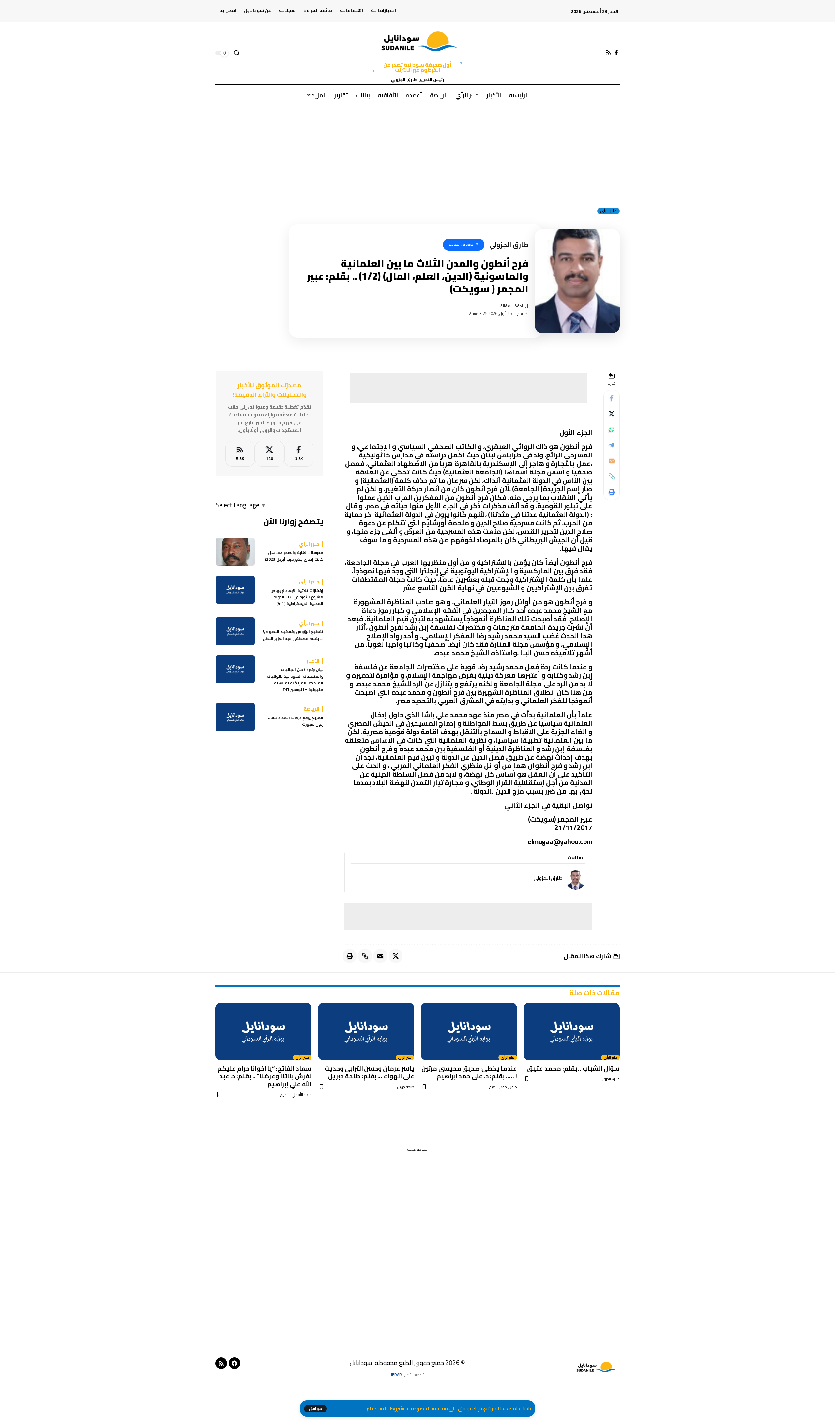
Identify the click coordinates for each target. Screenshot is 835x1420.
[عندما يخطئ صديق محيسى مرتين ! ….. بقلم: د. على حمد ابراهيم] (469, 1031)
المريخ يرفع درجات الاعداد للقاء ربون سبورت (295, 721)
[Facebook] (616, 52)
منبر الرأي (608, 211)
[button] (315, 1408)
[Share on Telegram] (611, 445)
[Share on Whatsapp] (611, 429)
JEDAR (396, 1374)
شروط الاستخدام (384, 1408)
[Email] (611, 461)
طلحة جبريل (405, 1087)
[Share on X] (611, 414)
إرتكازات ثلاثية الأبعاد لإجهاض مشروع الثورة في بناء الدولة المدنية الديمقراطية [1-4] (296, 597)
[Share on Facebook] (611, 398)
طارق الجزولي (548, 878)
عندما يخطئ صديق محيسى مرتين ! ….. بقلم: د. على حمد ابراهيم (469, 1072)
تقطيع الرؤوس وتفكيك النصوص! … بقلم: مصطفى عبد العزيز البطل (293, 635)
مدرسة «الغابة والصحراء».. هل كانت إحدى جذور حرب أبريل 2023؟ (293, 556)
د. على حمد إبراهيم (503, 1087)
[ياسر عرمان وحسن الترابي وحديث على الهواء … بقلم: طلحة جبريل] (366, 1031)
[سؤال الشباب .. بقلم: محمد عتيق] (572, 1031)
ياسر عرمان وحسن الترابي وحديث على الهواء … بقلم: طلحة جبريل (369, 1072)
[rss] (239, 454)
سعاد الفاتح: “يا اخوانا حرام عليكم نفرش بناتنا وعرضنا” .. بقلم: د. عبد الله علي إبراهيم (264, 1076)
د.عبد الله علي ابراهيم (295, 1095)
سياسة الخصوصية (427, 1408)
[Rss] (608, 52)
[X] (269, 454)
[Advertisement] (417, 153)
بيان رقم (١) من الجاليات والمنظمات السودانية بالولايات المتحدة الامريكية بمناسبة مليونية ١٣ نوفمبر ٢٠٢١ (295, 680)
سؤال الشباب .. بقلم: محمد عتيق (573, 1068)
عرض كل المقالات (461, 244)
